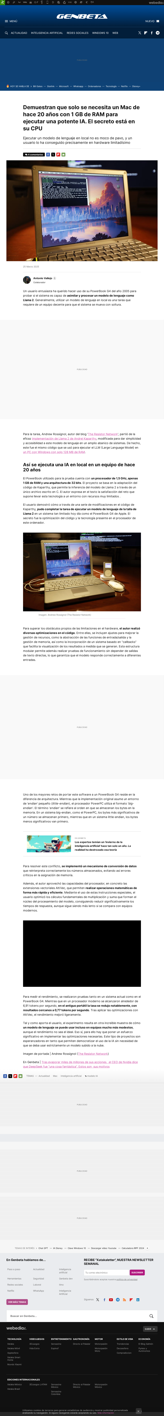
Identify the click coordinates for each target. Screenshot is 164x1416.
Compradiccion (124, 1353)
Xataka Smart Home (13, 1358)
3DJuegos (34, 1344)
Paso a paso (13, 1269)
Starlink (50, 86)
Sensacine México (56, 1385)
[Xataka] (2, 2)
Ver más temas (17, 1302)
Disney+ (136, 86)
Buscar (151, 1316)
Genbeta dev (66, 1278)
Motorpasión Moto (101, 1349)
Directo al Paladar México (81, 1385)
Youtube (111, 1299)
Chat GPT (43, 1248)
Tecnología (111, 86)
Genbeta (82, 16)
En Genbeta (80, 838)
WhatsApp (38, 1290)
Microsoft (64, 86)
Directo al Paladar (81, 1344)
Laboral (37, 1284)
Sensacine (56, 1344)
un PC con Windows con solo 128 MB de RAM (54, 452)
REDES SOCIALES (77, 32)
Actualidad (44, 1076)
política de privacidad (126, 1279)
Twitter (140, 33)
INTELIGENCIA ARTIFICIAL (47, 32)
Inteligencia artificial (71, 1076)
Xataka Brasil (13, 1389)
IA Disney (58, 1248)
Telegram (158, 33)
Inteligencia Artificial (65, 1292)
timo (61, 1284)
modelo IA (92, 1076)
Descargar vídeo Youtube (104, 1248)
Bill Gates (37, 86)
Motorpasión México (101, 1385)
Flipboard (146, 33)
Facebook (152, 33)
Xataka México (14, 1384)
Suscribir (137, 1272)
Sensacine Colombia (56, 1392)
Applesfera (12, 1353)
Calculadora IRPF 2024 (133, 1248)
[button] (44, 278)
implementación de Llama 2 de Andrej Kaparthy (64, 438)
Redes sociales (15, 1284)
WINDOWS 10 (100, 32)
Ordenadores (94, 86)
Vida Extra (34, 1348)
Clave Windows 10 (77, 1248)
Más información (106, 1413)
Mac (55, 1076)
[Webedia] (16, 1328)
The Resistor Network (103, 434)
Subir (148, 1329)
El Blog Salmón (146, 1344)
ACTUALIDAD (19, 32)
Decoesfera (122, 1348)
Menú (13, 21)
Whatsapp (78, 86)
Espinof (55, 1348)
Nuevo (149, 21)
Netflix (124, 86)
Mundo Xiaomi (14, 1364)
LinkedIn (137, 1299)
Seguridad (38, 1278)
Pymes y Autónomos (144, 1349)
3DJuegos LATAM (38, 1384)
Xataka (10, 1344)
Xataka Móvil (13, 1348)
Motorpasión (101, 1344)
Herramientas (14, 1278)
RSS (124, 1299)
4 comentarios (35, 154)
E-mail (63, 154)
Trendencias (123, 1344)
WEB (115, 32)
